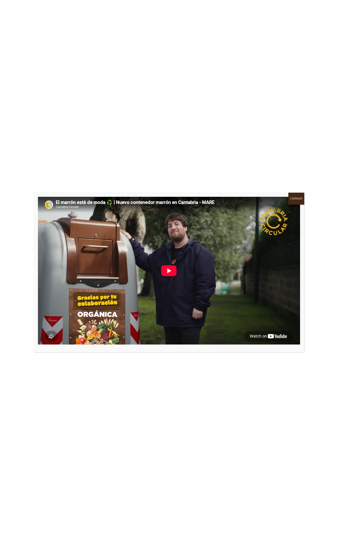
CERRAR (296, 198)
